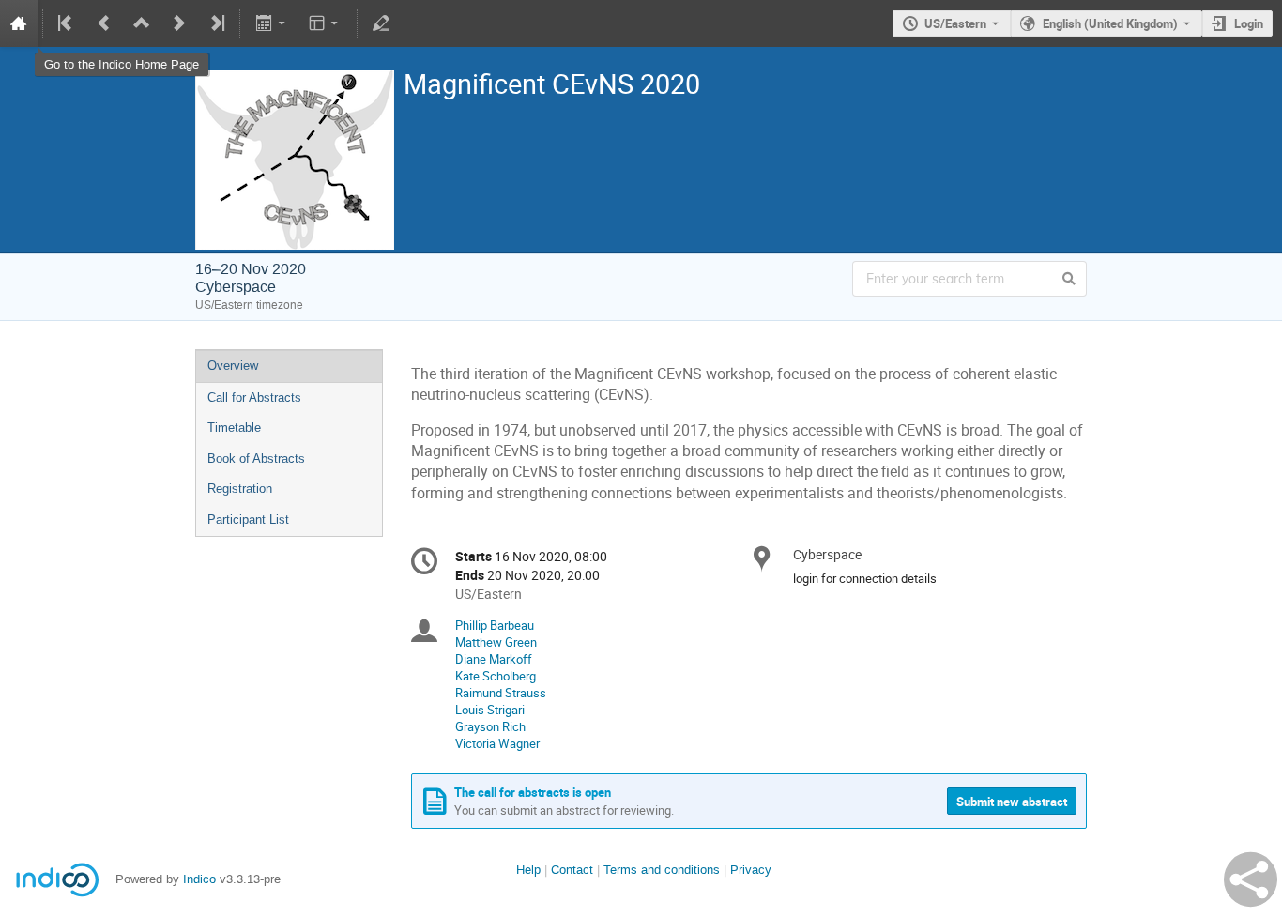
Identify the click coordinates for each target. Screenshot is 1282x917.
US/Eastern (955, 23)
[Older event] (104, 23)
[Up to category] (141, 23)
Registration (239, 488)
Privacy (750, 870)
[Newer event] (179, 23)
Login (1248, 23)
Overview (232, 366)
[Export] (271, 23)
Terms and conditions (661, 870)
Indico (199, 879)
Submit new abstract (1011, 801)
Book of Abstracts (256, 458)
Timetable (234, 427)
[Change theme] (325, 23)
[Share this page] (1250, 879)
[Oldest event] (66, 23)
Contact (572, 870)
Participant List (248, 519)
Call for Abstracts (254, 397)
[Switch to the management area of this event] (381, 23)
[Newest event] (216, 23)
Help (528, 870)
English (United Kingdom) (1110, 23)
